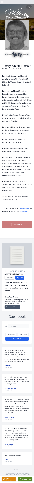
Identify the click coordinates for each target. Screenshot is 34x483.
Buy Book (20, 278)
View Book (9, 278)
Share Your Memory (12, 307)
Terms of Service (22, 474)
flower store (24, 211)
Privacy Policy (11, 474)
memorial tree (25, 208)
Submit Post (17, 339)
